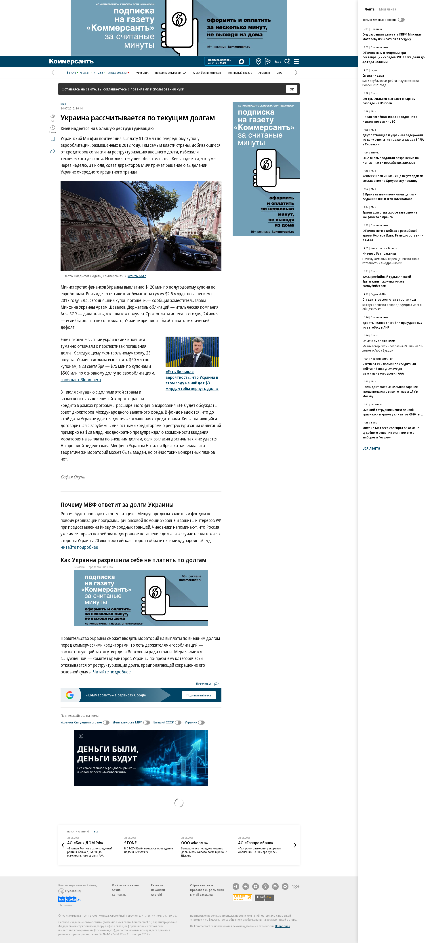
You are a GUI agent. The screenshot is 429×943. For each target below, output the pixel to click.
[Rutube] (275, 886)
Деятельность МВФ (127, 722)
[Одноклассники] (265, 886)
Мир (63, 104)
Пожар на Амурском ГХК (170, 73)
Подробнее (282, 926)
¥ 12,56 (98, 73)
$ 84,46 (71, 73)
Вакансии (158, 890)
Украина (191, 722)
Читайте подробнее (79, 547)
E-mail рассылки (202, 895)
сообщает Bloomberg (81, 380)
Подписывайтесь (198, 695)
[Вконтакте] (245, 886)
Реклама (157, 885)
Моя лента (387, 9)
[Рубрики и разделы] (296, 61)
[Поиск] (287, 61)
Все (96, 831)
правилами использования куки (157, 89)
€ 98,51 (85, 73)
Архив (116, 890)
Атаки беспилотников (207, 73)
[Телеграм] (236, 886)
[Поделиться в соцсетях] (52, 151)
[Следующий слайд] (295, 845)
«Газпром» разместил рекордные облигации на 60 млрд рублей (260, 850)
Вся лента (371, 448)
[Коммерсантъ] (71, 61)
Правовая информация (207, 890)
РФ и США (142, 73)
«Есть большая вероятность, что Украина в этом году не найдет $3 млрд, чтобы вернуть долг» (192, 380)
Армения (264, 73)
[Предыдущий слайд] (62, 845)
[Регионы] (258, 61)
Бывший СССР (163, 722)
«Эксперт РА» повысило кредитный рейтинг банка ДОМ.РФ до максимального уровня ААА (89, 851)
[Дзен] (255, 886)
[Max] (285, 886)
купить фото (137, 276)
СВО (279, 73)
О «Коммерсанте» (125, 885)
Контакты (119, 895)
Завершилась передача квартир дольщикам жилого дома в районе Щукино (204, 851)
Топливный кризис (240, 73)
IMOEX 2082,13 (117, 73)
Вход (278, 61)
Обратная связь (201, 885)
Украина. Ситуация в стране (81, 722)
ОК (292, 89)
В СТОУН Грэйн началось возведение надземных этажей (148, 850)
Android (156, 895)
